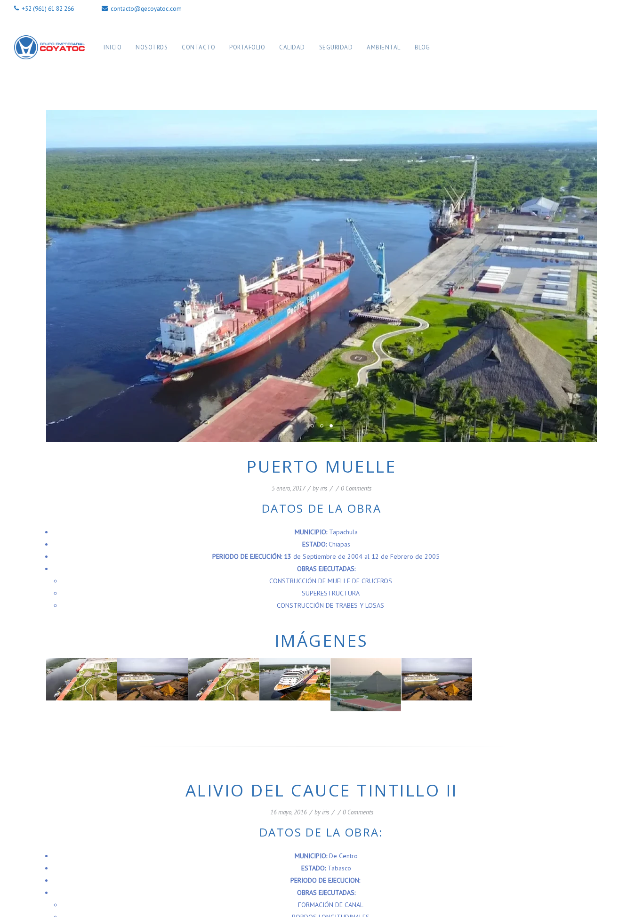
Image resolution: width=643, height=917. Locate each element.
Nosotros (152, 47)
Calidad (292, 47)
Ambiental (384, 47)
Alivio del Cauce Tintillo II (321, 790)
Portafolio (247, 47)
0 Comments (356, 488)
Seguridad (336, 47)
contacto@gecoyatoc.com (145, 9)
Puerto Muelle (322, 466)
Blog (422, 47)
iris (323, 488)
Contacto (198, 47)
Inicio (112, 47)
